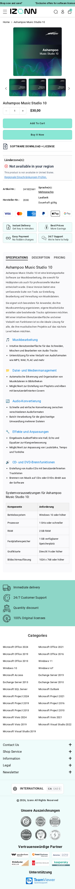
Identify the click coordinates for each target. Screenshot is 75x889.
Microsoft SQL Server (15, 689)
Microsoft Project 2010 (51, 710)
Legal (7, 765)
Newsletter (11, 772)
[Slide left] (6, 88)
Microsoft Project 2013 (16, 710)
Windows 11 (45, 661)
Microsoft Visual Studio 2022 (54, 724)
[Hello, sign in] (62, 11)
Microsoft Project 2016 (51, 703)
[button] (6, 11)
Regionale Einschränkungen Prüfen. (25, 177)
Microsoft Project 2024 (16, 696)
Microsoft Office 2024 (15, 646)
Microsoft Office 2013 (15, 661)
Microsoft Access (13, 675)
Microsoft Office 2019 (15, 654)
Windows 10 (10, 668)
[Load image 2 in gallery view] (37, 87)
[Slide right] (69, 88)
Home (6, 22)
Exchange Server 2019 (51, 675)
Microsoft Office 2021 (51, 646)
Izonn (30, 800)
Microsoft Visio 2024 (15, 717)
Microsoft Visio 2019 (15, 724)
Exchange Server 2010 (51, 682)
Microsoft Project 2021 (51, 696)
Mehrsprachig (45, 191)
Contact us (11, 745)
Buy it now (37, 134)
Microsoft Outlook (48, 689)
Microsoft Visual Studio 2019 (19, 731)
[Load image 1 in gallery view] (18, 87)
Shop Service (12, 751)
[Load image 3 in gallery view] (57, 87)
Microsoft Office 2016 (51, 654)
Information (11, 758)
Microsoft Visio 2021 (50, 717)
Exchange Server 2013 (15, 682)
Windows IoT (45, 668)
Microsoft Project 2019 (16, 703)
